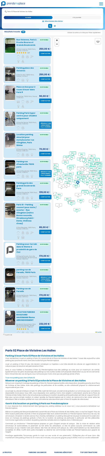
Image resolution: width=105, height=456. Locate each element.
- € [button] (66, 185)
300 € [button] (57, 197)
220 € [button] (60, 178)
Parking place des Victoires (25, 69)
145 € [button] (100, 189)
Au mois (28, 17)
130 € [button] (90, 178)
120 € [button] (95, 182)
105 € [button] (89, 160)
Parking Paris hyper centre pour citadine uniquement (26, 116)
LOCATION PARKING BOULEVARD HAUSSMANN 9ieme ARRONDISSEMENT (25, 316)
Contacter (45, 54)
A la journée (77, 17)
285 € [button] (68, 183)
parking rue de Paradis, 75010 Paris (25, 271)
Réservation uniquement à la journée (46, 125)
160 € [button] (92, 172)
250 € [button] (75, 181)
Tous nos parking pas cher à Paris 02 (20, 378)
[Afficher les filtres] (55, 26)
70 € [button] (71, 157)
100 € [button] (94, 176)
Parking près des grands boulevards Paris (25, 186)
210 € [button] (70, 168)
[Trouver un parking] (50, 26)
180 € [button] (81, 173)
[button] (78, 182)
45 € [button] (87, 164)
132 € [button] (72, 153)
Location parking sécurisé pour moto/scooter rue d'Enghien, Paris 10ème (25, 140)
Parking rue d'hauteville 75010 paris (25, 164)
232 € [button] (69, 178)
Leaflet (99, 332)
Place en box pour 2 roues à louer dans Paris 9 (25, 90)
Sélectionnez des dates (54, 21)
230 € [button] (55, 168)
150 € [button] (65, 162)
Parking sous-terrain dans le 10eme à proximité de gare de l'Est (26, 248)
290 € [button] (72, 203)
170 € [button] (84, 176)
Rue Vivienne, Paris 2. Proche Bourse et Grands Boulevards (26, 42)
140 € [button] (96, 184)
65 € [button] (83, 180)
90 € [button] (78, 177)
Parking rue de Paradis (23, 290)
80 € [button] (55, 165)
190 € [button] (70, 173)
